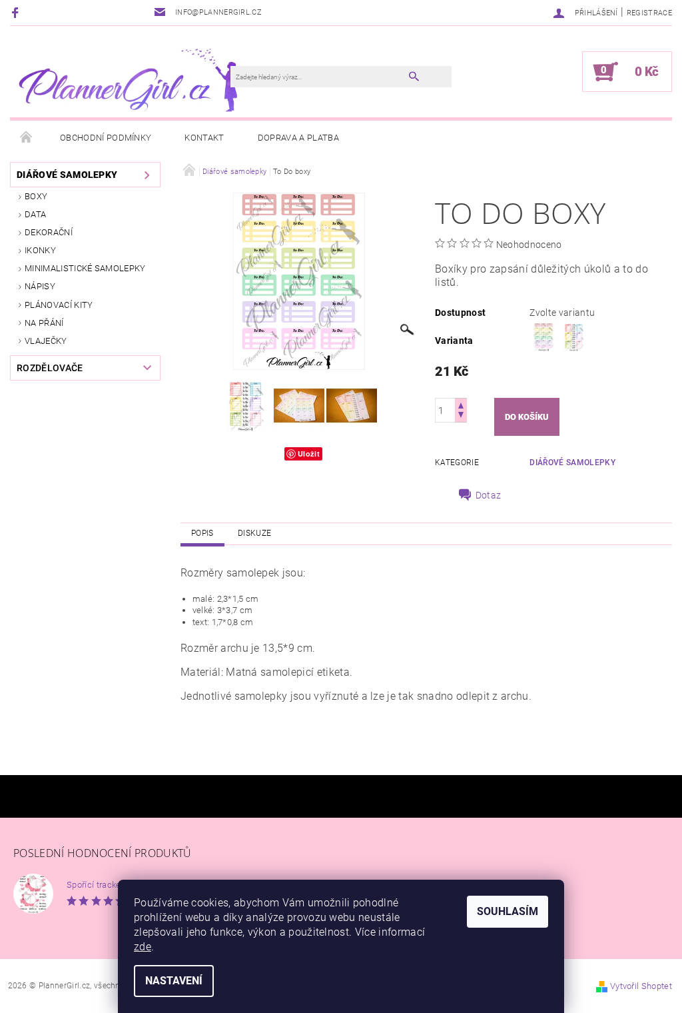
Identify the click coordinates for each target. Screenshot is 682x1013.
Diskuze (254, 533)
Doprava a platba (298, 138)
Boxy (36, 196)
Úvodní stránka (26, 138)
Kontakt (204, 138)
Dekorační (49, 232)
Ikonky (40, 250)
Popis (202, 533)
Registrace (649, 13)
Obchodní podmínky (105, 138)
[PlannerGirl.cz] (127, 78)
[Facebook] (17, 12)
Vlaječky (46, 341)
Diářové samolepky (67, 174)
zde (142, 946)
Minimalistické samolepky (85, 268)
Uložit (309, 454)
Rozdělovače (50, 368)
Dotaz (489, 495)
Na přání (44, 323)
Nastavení (173, 980)
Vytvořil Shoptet (641, 986)
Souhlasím (507, 911)
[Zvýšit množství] (461, 404)
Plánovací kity (59, 305)
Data (35, 214)
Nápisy (40, 286)
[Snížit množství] (461, 416)
